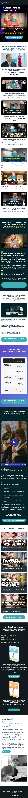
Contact (14, 792)
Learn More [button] (6, 751)
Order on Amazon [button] (14, 676)
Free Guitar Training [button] (14, 37)
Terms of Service (6, 791)
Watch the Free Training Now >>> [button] (14, 285)
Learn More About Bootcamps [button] (14, 520)
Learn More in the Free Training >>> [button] (14, 339)
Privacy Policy (14, 791)
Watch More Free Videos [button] (14, 617)
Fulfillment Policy (21, 791)
